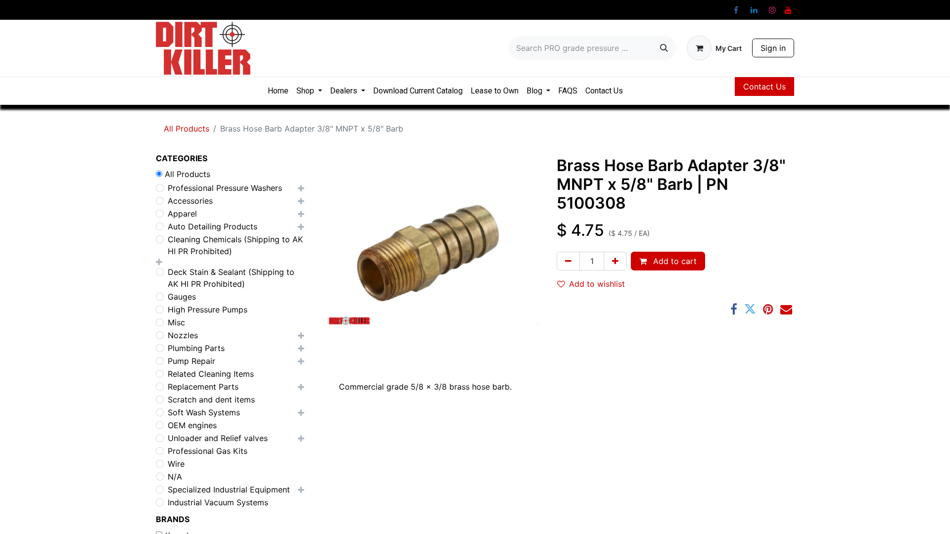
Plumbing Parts (196, 348)
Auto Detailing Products (212, 226)
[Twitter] (750, 309)
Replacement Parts (203, 387)
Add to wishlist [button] (597, 284)
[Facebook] (736, 10)
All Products (186, 129)
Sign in (773, 48)
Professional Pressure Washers (225, 188)
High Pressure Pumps (207, 309)
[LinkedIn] (754, 10)
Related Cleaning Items (211, 374)
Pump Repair (191, 361)
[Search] (664, 48)
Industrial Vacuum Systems (218, 502)
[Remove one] (568, 261)
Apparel (182, 214)
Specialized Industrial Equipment (229, 489)
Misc (176, 322)
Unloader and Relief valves (218, 438)
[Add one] (615, 261)
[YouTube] (788, 10)
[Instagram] (772, 10)
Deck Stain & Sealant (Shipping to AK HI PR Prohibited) (231, 278)
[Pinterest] (768, 309)
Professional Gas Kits (207, 451)
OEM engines (192, 425)
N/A (175, 477)
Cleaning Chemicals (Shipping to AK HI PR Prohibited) (235, 245)
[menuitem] (278, 91)
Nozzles (183, 335)
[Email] (786, 309)
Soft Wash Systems (204, 412)
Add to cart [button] (674, 261)
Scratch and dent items (211, 399)
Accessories (190, 201)
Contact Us (764, 86)
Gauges (182, 297)
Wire (176, 464)
